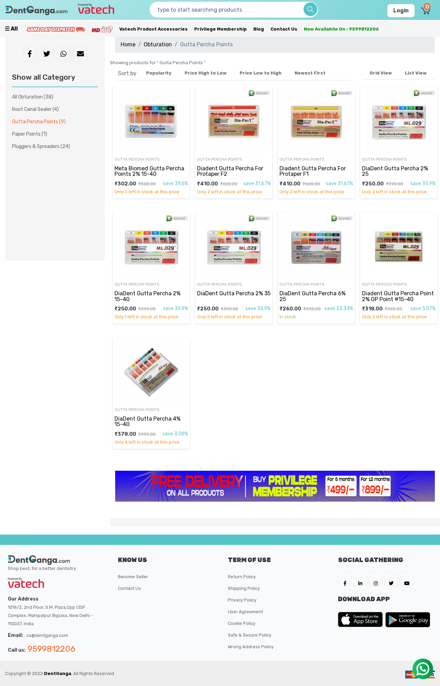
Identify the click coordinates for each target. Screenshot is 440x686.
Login (401, 10)
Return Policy (242, 576)
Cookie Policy (241, 623)
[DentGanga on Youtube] (407, 579)
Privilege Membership (220, 29)
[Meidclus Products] (102, 29)
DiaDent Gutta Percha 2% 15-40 (147, 296)
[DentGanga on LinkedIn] (360, 579)
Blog (258, 29)
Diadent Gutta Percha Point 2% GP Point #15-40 (398, 296)
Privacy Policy (242, 600)
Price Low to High (261, 73)
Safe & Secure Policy (249, 635)
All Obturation (32, 97)
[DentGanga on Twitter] (391, 579)
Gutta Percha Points (39, 122)
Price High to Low (206, 73)
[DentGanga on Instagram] (376, 579)
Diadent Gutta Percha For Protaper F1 (312, 171)
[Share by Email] (80, 55)
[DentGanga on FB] (345, 579)
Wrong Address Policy (251, 646)
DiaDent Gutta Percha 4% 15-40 (147, 421)
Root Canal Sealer (35, 109)
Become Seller (133, 576)
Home (128, 44)
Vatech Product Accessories (153, 29)
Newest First (310, 73)
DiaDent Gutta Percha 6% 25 (312, 296)
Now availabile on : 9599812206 (341, 29)
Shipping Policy (244, 588)
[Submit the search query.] (310, 9)
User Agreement (245, 611)
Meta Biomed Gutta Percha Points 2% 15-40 (149, 171)
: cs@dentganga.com (46, 635)
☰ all (11, 28)
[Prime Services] (55, 29)
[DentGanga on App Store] (361, 619)
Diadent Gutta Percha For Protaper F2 (230, 171)
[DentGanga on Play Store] (407, 619)
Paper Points (29, 134)
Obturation (158, 44)
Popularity (159, 73)
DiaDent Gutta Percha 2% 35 (234, 293)
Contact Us (284, 29)
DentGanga (57, 673)
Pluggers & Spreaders (41, 146)
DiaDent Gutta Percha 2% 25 (395, 171)
